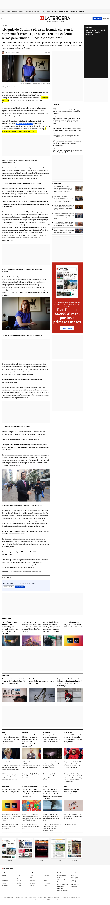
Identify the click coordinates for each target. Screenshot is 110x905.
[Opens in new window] (41, 858)
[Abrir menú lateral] (2, 18)
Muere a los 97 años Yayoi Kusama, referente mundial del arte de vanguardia (66, 136)
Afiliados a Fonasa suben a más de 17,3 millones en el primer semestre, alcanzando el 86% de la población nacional (31, 765)
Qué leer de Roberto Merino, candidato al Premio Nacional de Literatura (73, 816)
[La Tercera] (9, 859)
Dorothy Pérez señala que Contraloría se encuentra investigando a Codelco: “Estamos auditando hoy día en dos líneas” (64, 207)
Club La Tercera (63, 11)
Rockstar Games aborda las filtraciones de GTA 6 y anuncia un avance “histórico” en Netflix (31, 626)
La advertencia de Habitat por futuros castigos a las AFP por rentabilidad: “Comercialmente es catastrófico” (30, 740)
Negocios (20, 11)
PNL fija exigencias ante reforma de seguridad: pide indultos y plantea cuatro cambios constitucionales (67, 143)
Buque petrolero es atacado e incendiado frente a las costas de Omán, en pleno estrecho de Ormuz (67, 129)
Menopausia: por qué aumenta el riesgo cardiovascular (71, 792)
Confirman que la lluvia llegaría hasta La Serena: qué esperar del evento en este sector (52, 777)
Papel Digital (73, 11)
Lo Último (55, 11)
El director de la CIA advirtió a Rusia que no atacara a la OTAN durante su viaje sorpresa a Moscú (52, 827)
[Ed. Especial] (58, 858)
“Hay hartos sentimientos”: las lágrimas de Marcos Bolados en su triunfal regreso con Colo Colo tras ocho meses (73, 765)
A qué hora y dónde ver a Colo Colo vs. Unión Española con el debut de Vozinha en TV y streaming (69, 682)
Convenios (11, 571)
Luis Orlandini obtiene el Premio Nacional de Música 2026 (30, 826)
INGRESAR (106, 18)
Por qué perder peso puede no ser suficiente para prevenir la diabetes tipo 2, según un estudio (10, 628)
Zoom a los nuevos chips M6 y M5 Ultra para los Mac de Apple (73, 624)
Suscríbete (20, 587)
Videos (48, 11)
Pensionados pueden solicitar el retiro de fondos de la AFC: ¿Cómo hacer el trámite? (14, 681)
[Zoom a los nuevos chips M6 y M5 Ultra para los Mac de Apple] (73, 640)
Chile (3, 732)
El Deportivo (35, 11)
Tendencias (46, 732)
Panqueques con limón (71, 824)
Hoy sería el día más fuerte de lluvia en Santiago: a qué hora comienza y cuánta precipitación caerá (51, 626)
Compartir (5, 87)
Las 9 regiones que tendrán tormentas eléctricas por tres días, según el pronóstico (51, 738)
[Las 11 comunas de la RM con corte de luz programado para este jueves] (42, 695)
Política (8, 11)
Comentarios (14, 87)
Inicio (3, 11)
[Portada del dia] (67, 297)
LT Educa (81, 11)
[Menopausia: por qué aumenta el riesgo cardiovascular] (73, 805)
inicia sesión (8, 587)
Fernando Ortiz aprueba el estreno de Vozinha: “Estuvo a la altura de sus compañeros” (73, 738)
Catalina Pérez (18, 571)
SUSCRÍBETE (67, 328)
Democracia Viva (36, 571)
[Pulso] (25, 858)
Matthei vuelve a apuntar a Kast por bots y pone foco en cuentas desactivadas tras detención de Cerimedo (67, 111)
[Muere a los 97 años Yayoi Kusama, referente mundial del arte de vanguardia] (31, 805)
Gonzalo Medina (27, 571)
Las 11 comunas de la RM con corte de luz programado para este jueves (41, 681)
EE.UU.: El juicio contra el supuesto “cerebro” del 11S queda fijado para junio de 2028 (67, 151)
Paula (66, 787)
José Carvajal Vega (13, 52)
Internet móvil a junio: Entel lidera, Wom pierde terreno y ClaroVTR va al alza (31, 776)
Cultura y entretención (30, 787)
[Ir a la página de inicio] (55, 18)
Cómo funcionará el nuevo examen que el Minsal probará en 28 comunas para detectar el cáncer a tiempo (64, 230)
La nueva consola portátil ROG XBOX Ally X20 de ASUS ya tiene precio (11, 826)
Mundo (42, 11)
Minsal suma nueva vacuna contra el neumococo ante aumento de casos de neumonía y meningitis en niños (63, 223)
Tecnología (28, 11)
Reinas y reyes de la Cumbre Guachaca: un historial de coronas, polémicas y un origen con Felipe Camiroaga (31, 817)
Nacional (14, 11)
